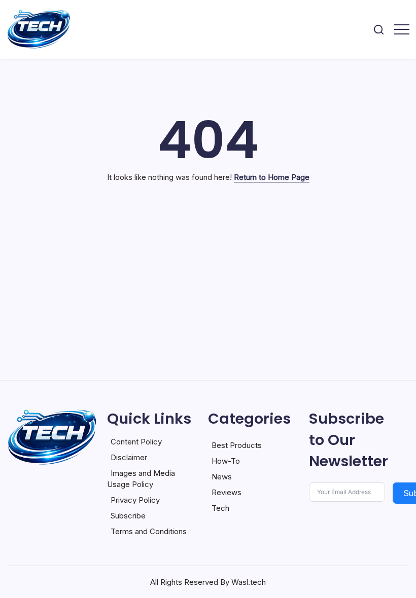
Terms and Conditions (149, 531)
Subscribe (128, 515)
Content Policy (136, 441)
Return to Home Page (271, 177)
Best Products (237, 445)
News (222, 476)
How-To (226, 461)
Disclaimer (129, 457)
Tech (220, 508)
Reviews (226, 492)
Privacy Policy (135, 500)
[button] (378, 29)
